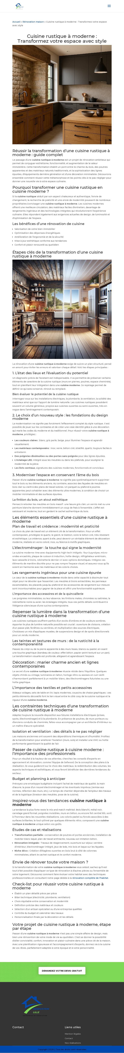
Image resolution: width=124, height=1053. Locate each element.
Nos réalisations (73, 1043)
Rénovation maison (33, 21)
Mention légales (73, 1034)
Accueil (16, 21)
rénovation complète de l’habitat (90, 878)
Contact (69, 1038)
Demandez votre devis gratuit (62, 970)
